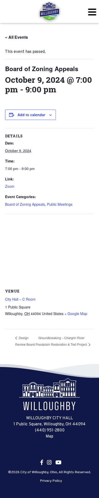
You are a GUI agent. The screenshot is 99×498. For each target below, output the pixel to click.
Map (49, 436)
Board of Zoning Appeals (25, 204)
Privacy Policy (51, 481)
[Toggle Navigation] (92, 12)
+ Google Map (75, 313)
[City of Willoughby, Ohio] (49, 11)
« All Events (16, 37)
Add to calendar (31, 114)
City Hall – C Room (20, 299)
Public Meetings (59, 204)
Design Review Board (25, 341)
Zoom (9, 186)
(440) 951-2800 (49, 430)
